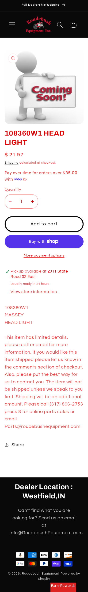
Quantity (13, 189)
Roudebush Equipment (41, 573)
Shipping (12, 162)
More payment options (44, 255)
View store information (34, 292)
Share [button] (17, 445)
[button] (12, 24)
